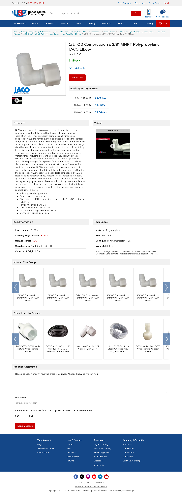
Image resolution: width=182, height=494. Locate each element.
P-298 (44, 235)
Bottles (35, 23)
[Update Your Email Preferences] (106, 477)
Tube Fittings (109, 32)
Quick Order (154, 3)
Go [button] (136, 13)
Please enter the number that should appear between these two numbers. (54, 410)
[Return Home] (29, 14)
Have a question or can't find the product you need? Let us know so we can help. (57, 373)
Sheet (121, 23)
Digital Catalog (101, 444)
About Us (127, 444)
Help (69, 448)
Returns (70, 460)
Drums (78, 23)
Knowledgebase (101, 452)
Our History (128, 452)
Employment (73, 456)
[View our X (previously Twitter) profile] (82, 477)
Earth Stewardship (132, 460)
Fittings (92, 23)
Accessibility (98, 482)
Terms (89, 482)
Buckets (50, 23)
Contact (70, 444)
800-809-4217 (36, 3)
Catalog (124, 3)
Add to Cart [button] (77, 77)
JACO (34, 240)
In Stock (74, 60)
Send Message (25, 425)
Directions (71, 452)
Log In (167, 3)
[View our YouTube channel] (94, 477)
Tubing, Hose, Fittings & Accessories (37, 32)
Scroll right (166, 287)
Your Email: (20, 397)
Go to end (15, 287)
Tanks (135, 23)
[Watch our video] (17, 100)
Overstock (99, 465)
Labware (106, 23)
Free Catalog (102, 448)
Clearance (140, 3)
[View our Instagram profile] (88, 477)
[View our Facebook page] (76, 477)
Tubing (149, 23)
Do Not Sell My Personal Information (91, 486)
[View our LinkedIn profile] (100, 477)
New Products (100, 456)
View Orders (46, 448)
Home (16, 32)
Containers (64, 23)
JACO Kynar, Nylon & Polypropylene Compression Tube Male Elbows (51, 34)
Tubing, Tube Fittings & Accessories (85, 32)
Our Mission (128, 448)
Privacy (81, 482)
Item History (43, 452)
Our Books (128, 456)
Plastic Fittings (61, 32)
